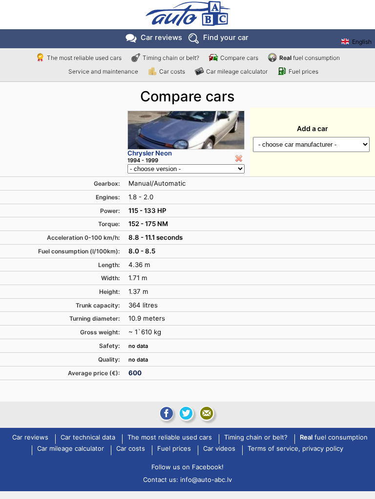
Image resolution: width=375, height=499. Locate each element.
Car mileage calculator (237, 71)
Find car (226, 37)
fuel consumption (309, 57)
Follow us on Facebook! (187, 467)
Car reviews (161, 37)
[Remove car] (239, 158)
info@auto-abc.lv (206, 479)
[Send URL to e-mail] (206, 413)
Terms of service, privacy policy (295, 448)
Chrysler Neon (149, 153)
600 (135, 373)
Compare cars (239, 57)
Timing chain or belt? (171, 57)
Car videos (219, 448)
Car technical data (88, 437)
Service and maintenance (103, 71)
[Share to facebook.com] (165, 413)
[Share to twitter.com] (186, 413)
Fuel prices (303, 71)
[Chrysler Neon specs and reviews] (186, 130)
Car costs (172, 71)
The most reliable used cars (84, 57)
